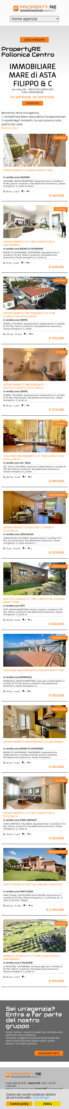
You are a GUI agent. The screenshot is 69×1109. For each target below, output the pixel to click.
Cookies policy (19, 1104)
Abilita (47, 1104)
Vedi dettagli (41, 1097)
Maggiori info (48, 1053)
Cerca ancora (34, 39)
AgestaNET (41, 1088)
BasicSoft (34, 1083)
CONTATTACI (32, 103)
